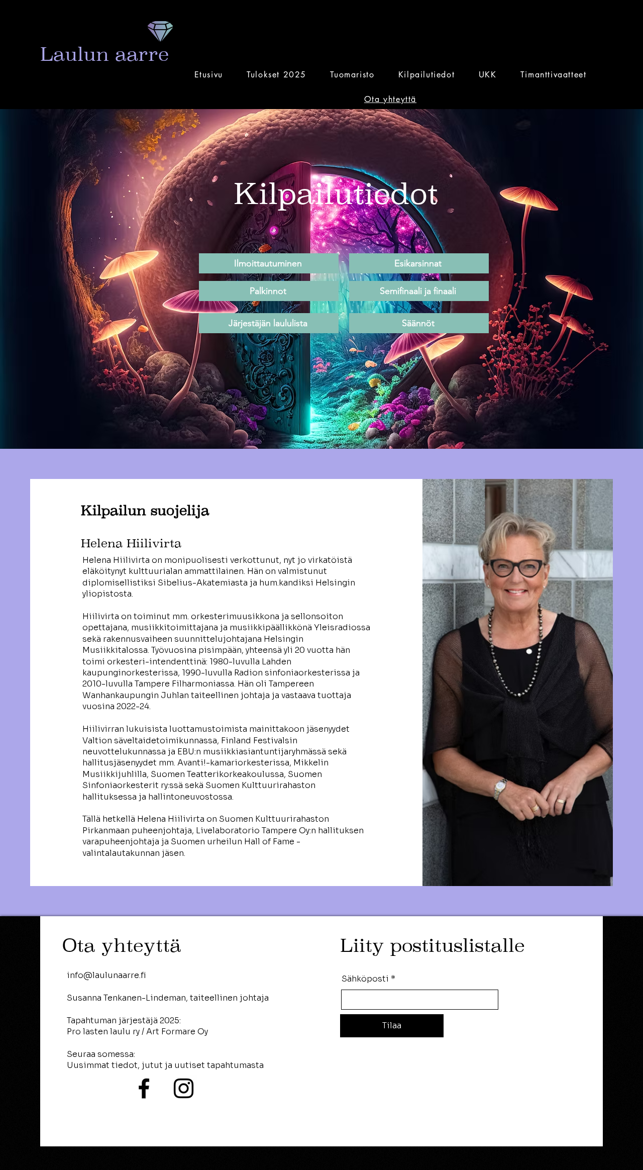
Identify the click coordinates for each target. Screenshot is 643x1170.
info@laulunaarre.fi (106, 975)
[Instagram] (183, 1088)
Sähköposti (365, 979)
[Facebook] (144, 1088)
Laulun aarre (104, 54)
